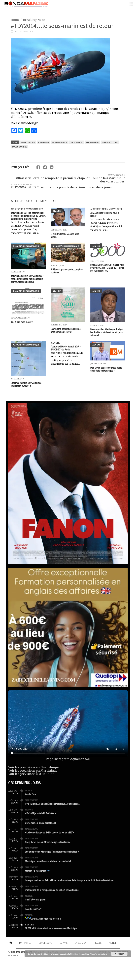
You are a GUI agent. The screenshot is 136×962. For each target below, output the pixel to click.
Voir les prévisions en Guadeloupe (33, 767)
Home (15, 20)
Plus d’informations (98, 954)
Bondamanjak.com (21, 952)
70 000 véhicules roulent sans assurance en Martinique (51, 928)
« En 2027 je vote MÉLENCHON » (40, 813)
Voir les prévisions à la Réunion (31, 774)
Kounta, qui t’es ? (33, 909)
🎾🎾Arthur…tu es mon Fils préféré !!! (43, 918)
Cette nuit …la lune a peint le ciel (40, 822)
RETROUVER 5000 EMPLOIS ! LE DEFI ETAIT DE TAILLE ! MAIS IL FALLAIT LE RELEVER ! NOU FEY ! (107, 268)
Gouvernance (59, 142)
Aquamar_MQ (80, 759)
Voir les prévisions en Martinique (32, 770)
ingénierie (77, 142)
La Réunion (81, 942)
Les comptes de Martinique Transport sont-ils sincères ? (52, 851)
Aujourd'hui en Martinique (27, 209)
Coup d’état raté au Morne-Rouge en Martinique (47, 842)
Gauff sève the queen (35, 899)
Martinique (31, 800)
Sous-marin (92, 142)
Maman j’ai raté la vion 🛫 (37, 870)
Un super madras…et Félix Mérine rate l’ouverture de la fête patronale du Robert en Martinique (69, 880)
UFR (116, 142)
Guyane (64, 942)
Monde (29, 790)
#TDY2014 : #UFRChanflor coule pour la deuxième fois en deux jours (61, 187)
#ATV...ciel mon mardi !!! (22, 322)
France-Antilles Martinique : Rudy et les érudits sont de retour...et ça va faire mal (106, 332)
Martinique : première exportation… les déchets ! (48, 861)
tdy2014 (106, 142)
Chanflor (43, 142)
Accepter (119, 953)
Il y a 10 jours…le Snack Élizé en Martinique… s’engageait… (52, 803)
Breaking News (34, 20)
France (29, 810)
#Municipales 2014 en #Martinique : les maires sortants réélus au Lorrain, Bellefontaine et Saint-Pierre (28, 216)
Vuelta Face (30, 794)
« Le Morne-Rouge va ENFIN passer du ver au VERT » (49, 832)
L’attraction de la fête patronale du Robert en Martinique (52, 890)
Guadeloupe (45, 942)
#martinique (28, 142)
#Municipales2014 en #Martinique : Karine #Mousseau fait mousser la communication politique (27, 279)
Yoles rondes (19, 147)
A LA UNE (57, 211)
